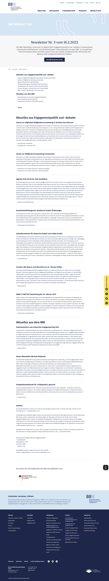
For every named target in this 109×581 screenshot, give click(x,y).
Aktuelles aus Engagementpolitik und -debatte (35, 75)
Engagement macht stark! (71, 530)
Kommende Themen (65, 431)
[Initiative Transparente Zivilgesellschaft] (93, 571)
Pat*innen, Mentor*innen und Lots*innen (72, 538)
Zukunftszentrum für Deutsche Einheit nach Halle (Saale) (33, 86)
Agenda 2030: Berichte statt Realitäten (28, 82)
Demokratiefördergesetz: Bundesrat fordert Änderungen (33, 84)
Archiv (47, 552)
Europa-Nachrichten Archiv (90, 528)
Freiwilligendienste (50, 537)
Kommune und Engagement (52, 542)
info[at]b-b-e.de (32, 568)
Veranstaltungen (70, 2)
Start (9, 69)
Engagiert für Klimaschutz (71, 533)
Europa (47, 534)
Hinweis (20, 107)
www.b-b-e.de (21, 446)
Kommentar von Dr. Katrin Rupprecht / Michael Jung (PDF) (33, 170)
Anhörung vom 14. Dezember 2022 (27, 145)
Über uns (42, 11)
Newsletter (95, 11)
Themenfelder (68, 11)
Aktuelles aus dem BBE (25, 94)
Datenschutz (19, 561)
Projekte (83, 11)
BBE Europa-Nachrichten (90, 520)
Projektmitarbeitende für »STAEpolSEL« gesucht (30, 101)
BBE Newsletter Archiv (89, 525)
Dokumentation (22, 286)
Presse (86, 2)
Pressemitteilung (22, 258)
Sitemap (26, 561)
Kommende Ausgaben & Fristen (91, 523)
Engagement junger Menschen (53, 532)
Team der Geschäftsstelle (14, 528)
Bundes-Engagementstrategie (72, 535)
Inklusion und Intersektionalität (53, 539)
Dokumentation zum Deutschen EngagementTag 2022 (32, 97)
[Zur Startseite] (15, 6)
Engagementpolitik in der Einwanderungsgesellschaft (52, 526)
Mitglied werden (31, 520)
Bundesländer (11, 520)
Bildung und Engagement (52, 518)
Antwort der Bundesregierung (25, 202)
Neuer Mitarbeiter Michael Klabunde (27, 99)
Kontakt (92, 2)
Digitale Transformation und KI (53, 523)
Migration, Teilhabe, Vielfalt (52, 544)
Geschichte (10, 523)
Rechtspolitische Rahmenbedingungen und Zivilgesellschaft (71, 519)
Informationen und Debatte (25, 143)
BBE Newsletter (23, 69)
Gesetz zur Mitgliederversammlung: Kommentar (30, 80)
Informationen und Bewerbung (26, 313)
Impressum (40, 425)
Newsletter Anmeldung (89, 530)
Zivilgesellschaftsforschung (52, 549)
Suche (99, 2)
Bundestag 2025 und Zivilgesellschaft (70, 524)
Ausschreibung (21, 397)
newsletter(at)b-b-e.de (33, 411)
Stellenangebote (12, 530)
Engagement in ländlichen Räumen (54, 529)
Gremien (10, 525)
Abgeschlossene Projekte (71, 542)
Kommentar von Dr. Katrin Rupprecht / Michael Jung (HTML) (33, 168)
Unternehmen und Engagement (53, 547)
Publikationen (79, 2)
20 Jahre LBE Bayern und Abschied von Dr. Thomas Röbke (33, 88)
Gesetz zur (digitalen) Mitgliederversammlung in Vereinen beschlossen (37, 78)
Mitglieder (54, 11)
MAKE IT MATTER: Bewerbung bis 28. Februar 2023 (31, 90)
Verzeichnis (30, 518)
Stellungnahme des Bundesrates (26, 225)
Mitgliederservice (31, 523)
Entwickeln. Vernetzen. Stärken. (15, 518)
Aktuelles (62, 2)
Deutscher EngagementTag (71, 528)
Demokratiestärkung (51, 520)
